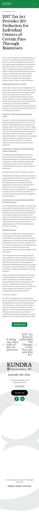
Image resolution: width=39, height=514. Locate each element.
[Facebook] (16, 399)
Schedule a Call (19, 324)
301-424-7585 (19, 386)
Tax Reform (6, 11)
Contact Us (20, 393)
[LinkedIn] (22, 399)
